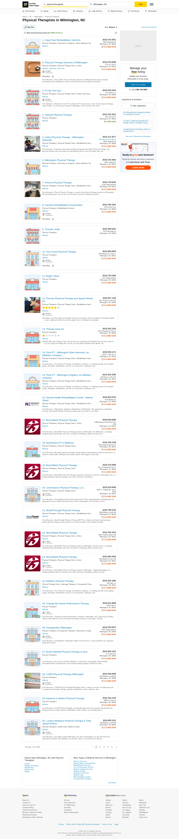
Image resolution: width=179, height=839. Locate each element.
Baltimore (109, 805)
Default (112, 27)
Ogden (27, 771)
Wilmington (38, 17)
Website (45, 46)
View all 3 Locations (108, 139)
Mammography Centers (82, 777)
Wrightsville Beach (32, 766)
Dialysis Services (80, 761)
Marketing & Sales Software (33, 817)
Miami (141, 800)
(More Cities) (121, 795)
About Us (26, 800)
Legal (116, 824)
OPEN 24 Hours (56, 33)
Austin (108, 803)
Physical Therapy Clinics (67, 66)
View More (112, 783)
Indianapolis (126, 805)
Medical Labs (79, 775)
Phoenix (142, 815)
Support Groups (79, 771)
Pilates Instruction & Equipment (88, 94)
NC (30, 17)
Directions (53, 68)
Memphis (125, 817)
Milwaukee (143, 803)
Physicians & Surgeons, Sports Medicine (73, 43)
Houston (125, 803)
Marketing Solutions (30, 815)
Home (25, 17)
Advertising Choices (30, 810)
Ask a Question (139, 106)
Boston (108, 807)
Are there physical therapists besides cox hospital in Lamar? (136, 113)
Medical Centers (74, 727)
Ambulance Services (81, 773)
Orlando (142, 810)
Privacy (61, 824)
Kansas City (126, 807)
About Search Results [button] (149, 27)
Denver (108, 817)
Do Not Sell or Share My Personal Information (83, 824)
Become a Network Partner (32, 812)
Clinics (79, 66)
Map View (30, 27)
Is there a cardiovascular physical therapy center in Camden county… (136, 122)
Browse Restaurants (71, 812)
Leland (27, 764)
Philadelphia (143, 812)
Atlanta (108, 800)
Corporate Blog (28, 807)
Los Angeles (126, 812)
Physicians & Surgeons (85, 631)
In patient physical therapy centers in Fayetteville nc (136, 130)
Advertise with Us (29, 805)
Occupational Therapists (86, 584)
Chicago (108, 812)
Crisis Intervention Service (84, 767)
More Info (61, 68)
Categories (68, 810)
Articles (67, 800)
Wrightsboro (29, 768)
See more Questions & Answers (138, 136)
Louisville (125, 815)
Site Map (67, 807)
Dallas (108, 815)
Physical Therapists (49, 43)
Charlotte (109, 810)
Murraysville (29, 769)
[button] (151, 4)
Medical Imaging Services (83, 769)
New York (142, 805)
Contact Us (27, 803)
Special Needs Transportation (85, 763)
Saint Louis (143, 817)
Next (115, 747)
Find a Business (70, 803)
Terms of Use (107, 824)
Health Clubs (62, 727)
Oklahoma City (144, 807)
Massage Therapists (68, 584)
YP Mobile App (69, 805)
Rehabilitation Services (85, 143)
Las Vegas (126, 810)
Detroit (124, 800)
